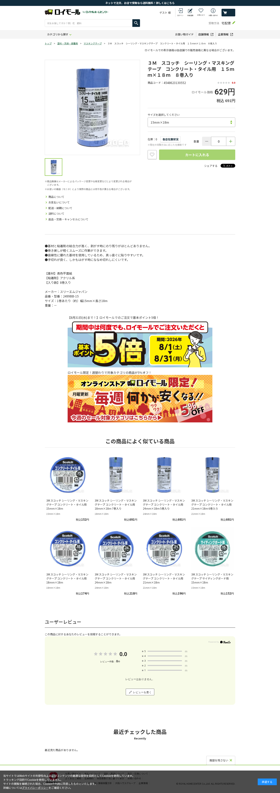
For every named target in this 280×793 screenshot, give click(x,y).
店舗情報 (203, 34)
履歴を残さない (219, 760)
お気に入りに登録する (152, 154)
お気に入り (201, 15)
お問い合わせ (213, 15)
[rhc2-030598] (53, 167)
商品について (56, 197)
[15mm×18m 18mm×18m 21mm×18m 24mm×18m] (191, 122)
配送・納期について (60, 208)
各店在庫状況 (170, 139)
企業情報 (223, 34)
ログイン (180, 15)
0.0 (123, 654)
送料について (56, 213)
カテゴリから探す (57, 34)
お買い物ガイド (184, 34)
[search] (136, 23)
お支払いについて (59, 202)
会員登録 (190, 15)
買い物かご (228, 12)
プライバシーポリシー (35, 788)
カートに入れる (197, 154)
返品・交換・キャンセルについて (68, 219)
